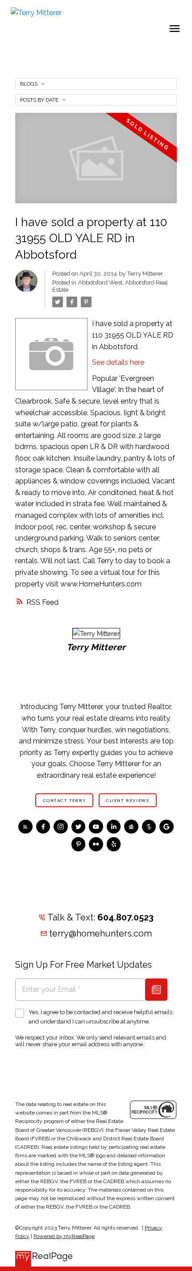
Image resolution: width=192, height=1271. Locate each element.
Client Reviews (127, 800)
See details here (118, 362)
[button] (64, 800)
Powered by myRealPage (64, 1236)
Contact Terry (64, 800)
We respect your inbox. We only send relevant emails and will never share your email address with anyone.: (90, 1041)
